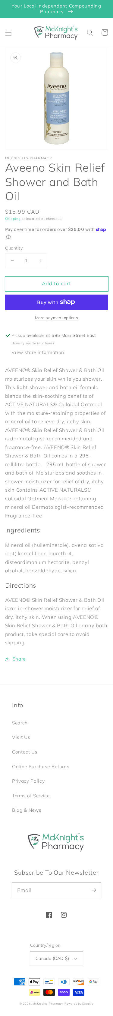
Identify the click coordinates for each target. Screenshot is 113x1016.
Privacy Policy (28, 781)
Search (20, 723)
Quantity (14, 248)
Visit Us (21, 737)
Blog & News (26, 810)
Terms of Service (31, 796)
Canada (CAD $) (52, 958)
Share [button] (19, 659)
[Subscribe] (93, 890)
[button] (8, 32)
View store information (37, 352)
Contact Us (25, 752)
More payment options (56, 317)
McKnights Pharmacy (48, 1003)
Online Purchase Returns (40, 766)
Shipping (13, 219)
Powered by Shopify (78, 1003)
